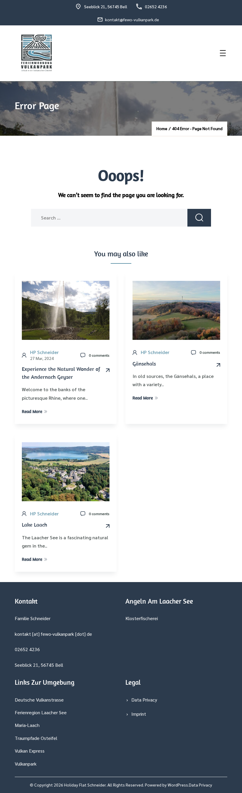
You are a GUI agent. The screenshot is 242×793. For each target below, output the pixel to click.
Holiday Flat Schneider (85, 784)
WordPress (178, 784)
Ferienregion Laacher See (41, 712)
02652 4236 (156, 6)
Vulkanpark (26, 764)
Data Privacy (144, 700)
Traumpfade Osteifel (36, 738)
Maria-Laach (27, 725)
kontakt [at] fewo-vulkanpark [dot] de (53, 634)
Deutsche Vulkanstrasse (39, 700)
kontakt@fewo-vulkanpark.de (132, 19)
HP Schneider (44, 352)
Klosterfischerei (141, 618)
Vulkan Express (30, 751)
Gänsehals (144, 363)
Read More (32, 411)
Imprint (138, 714)
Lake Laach (34, 524)
